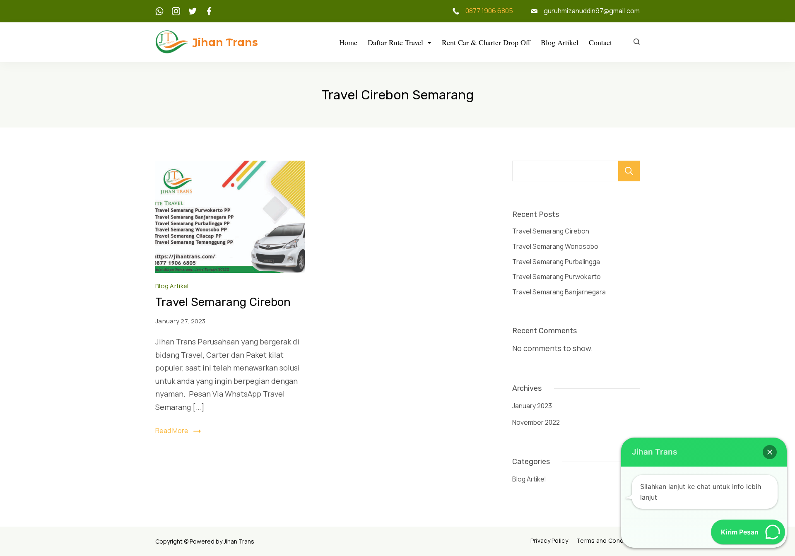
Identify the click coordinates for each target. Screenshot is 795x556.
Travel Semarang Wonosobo (555, 246)
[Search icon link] (634, 42)
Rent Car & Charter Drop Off (486, 42)
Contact (600, 42)
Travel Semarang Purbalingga (556, 261)
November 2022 (536, 422)
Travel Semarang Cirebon (223, 302)
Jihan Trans (225, 42)
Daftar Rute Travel (395, 42)
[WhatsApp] (159, 11)
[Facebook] (209, 11)
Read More (171, 430)
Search (629, 171)
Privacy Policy (549, 540)
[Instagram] (176, 11)
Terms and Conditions (608, 540)
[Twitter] (192, 11)
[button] (770, 452)
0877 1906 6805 (489, 10)
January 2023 (532, 405)
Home (348, 42)
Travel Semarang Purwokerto (556, 276)
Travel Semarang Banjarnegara (559, 291)
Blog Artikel (559, 42)
